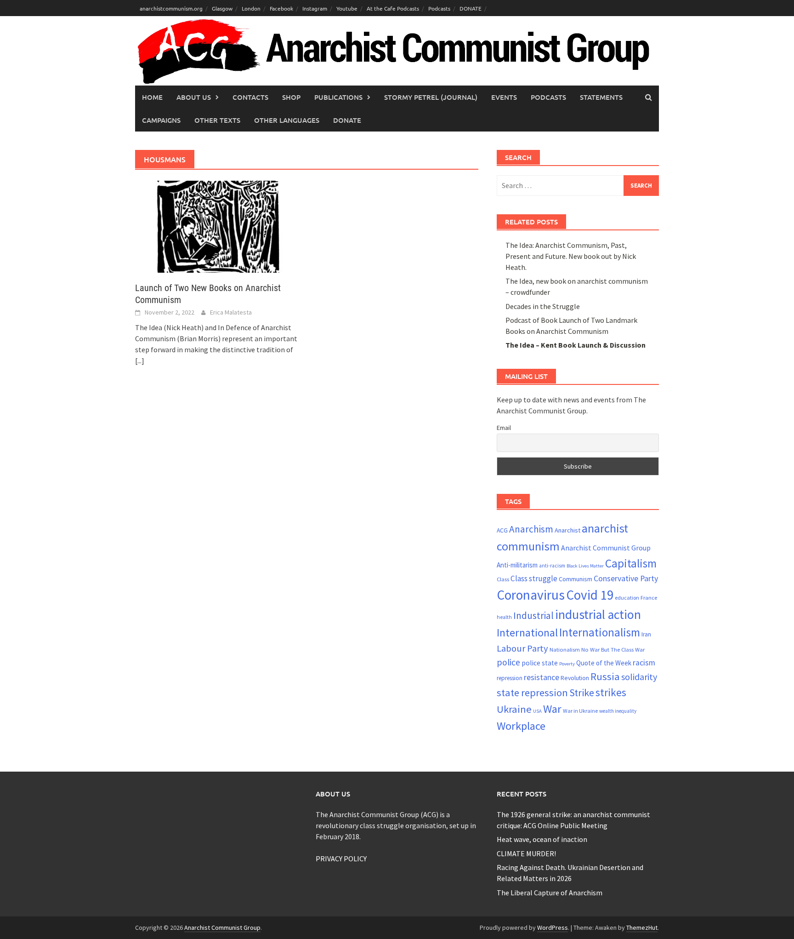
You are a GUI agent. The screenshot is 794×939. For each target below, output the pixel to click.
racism (644, 663)
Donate (347, 120)
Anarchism (531, 529)
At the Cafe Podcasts (393, 8)
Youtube (346, 8)
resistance (541, 677)
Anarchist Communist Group (606, 547)
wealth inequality (617, 711)
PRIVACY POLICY (341, 858)
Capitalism (631, 563)
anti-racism (552, 565)
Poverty (567, 664)
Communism (575, 579)
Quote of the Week (603, 662)
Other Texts (217, 120)
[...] (139, 360)
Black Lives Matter (585, 566)
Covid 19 (589, 594)
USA (537, 711)
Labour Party (522, 648)
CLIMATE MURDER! (526, 853)
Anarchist (567, 530)
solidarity (639, 676)
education (627, 597)
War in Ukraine (580, 710)
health (504, 617)
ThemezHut (642, 927)
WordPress (552, 927)
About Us (193, 97)
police (508, 662)
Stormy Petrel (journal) (430, 97)
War (552, 709)
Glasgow (222, 8)
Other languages (286, 120)
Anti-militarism (517, 565)
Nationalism (565, 649)
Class (503, 579)
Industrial (533, 615)
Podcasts (439, 8)
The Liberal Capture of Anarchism (549, 892)
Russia (605, 676)
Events (504, 97)
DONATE (470, 8)
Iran (646, 634)
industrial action (598, 615)
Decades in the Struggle (542, 306)
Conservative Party (626, 578)
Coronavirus (531, 594)
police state (540, 662)
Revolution (575, 678)
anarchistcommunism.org (171, 8)
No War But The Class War (613, 649)
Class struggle (533, 578)
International (527, 632)
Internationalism (599, 632)
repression (509, 678)
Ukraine (514, 709)
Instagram (314, 8)
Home (152, 97)
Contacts (250, 97)
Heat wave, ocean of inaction (542, 839)
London (251, 8)
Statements (601, 97)
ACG (502, 530)
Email (504, 428)
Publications (338, 97)
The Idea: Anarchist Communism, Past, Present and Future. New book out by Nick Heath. (570, 256)
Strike (581, 692)
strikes (611, 692)
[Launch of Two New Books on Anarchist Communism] (216, 225)
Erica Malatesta (231, 312)
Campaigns (161, 120)
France (649, 597)
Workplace (521, 726)
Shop (291, 97)
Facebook (281, 8)
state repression (532, 692)
